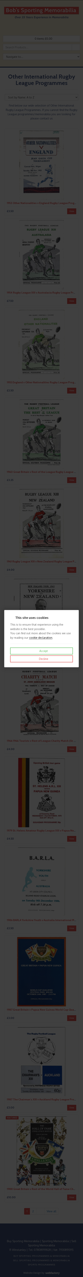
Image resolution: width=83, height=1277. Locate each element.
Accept (43, 651)
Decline (43, 658)
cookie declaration (40, 637)
